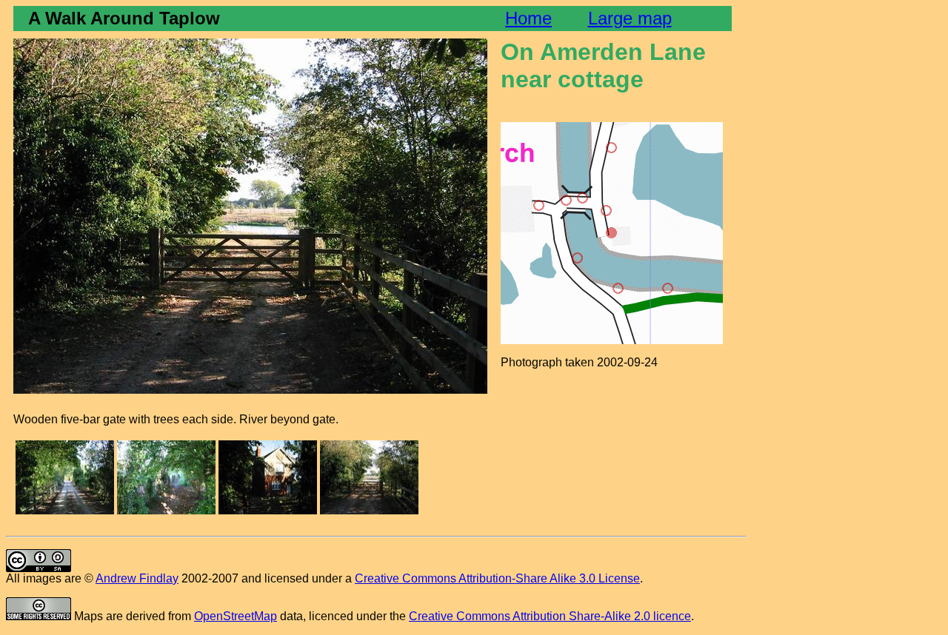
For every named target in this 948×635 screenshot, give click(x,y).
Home (528, 18)
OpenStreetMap (235, 616)
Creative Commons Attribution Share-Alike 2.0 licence (550, 616)
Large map (630, 18)
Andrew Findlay (137, 578)
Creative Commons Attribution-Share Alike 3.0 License (497, 578)
